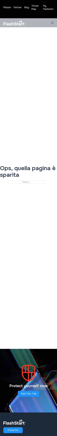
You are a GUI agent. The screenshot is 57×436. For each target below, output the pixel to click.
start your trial (28, 393)
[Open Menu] (52, 23)
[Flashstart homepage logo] (14, 22)
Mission (7, 7)
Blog (26, 7)
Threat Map (34, 7)
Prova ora (13, 430)
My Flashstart (48, 7)
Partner (18, 7)
